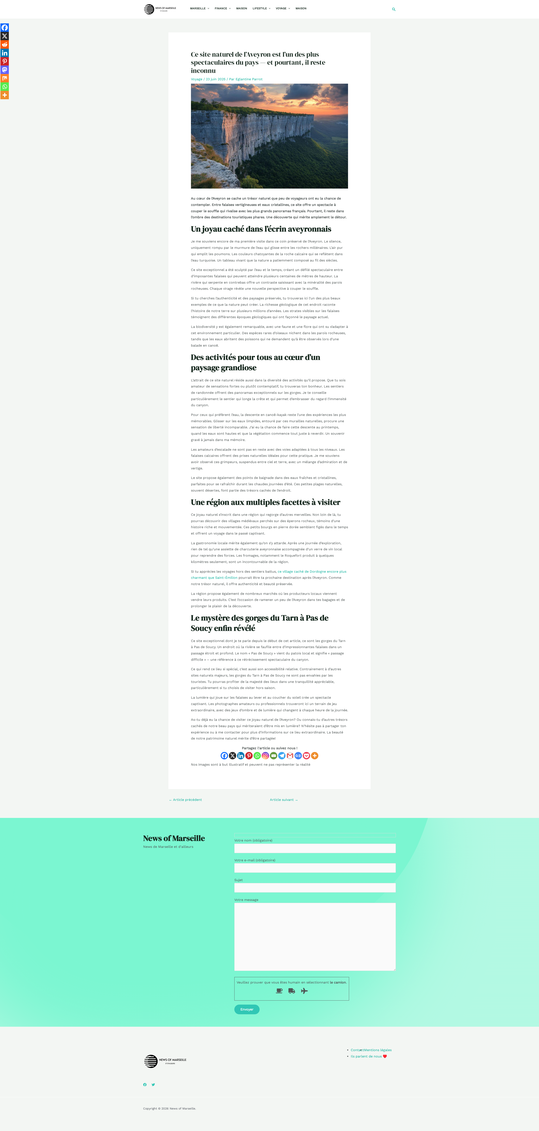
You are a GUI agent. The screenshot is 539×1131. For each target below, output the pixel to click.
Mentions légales (378, 1050)
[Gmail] (290, 755)
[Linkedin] (240, 755)
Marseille (197, 8)
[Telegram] (282, 755)
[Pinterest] (249, 755)
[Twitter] (153, 1084)
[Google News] (298, 755)
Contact (357, 1050)
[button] (207, 8)
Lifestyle (260, 8)
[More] (314, 755)
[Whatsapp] (257, 755)
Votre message (246, 900)
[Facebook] (224, 755)
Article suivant (284, 800)
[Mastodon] (4, 70)
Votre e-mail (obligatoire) (254, 860)
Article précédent (185, 800)
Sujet (238, 880)
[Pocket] (306, 755)
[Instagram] (265, 755)
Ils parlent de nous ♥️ (369, 1056)
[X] (232, 755)
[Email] (273, 755)
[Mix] (4, 78)
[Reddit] (4, 44)
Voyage (281, 8)
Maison (241, 8)
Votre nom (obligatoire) (253, 840)
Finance (221, 8)
